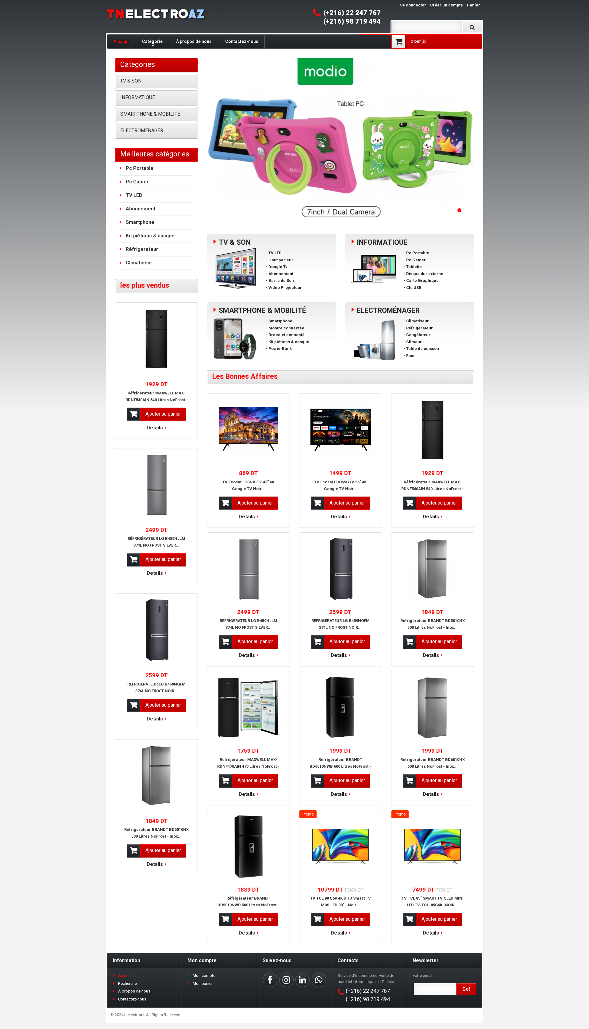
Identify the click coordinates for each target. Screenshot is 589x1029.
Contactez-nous (241, 41)
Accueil (121, 41)
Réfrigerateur (142, 249)
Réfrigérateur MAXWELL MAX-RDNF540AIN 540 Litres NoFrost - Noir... (432, 489)
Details (247, 517)
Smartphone (140, 222)
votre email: (423, 975)
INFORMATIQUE (137, 97)
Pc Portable (139, 168)
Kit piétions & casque (150, 236)
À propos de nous (194, 41)
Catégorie (152, 41)
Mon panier (203, 983)
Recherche (127, 983)
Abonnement (141, 209)
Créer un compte (446, 5)
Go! (466, 989)
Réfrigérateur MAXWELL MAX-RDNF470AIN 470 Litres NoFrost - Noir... (248, 766)
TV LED (134, 195)
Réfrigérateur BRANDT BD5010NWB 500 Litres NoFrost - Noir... (248, 905)
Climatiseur (139, 263)
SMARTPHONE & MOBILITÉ (150, 114)
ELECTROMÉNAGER (141, 130)
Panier (473, 5)
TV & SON (130, 81)
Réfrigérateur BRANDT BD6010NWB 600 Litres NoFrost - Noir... (340, 766)
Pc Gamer (137, 182)
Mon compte (204, 975)
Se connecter (413, 5)
